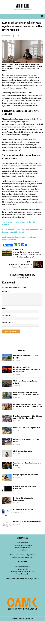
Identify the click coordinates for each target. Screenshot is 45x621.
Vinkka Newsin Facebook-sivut (22, 557)
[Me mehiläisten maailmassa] (7, 512)
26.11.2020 (7, 36)
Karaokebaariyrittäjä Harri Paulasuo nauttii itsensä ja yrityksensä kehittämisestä (26, 369)
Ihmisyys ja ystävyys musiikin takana (26, 475)
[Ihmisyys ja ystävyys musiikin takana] (7, 477)
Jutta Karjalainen (20, 36)
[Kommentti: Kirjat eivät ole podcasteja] (7, 430)
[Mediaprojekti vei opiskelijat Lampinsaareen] (7, 500)
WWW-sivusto (7, 322)
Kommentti (6, 291)
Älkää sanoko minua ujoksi (22, 451)
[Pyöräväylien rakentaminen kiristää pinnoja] (7, 357)
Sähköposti (6, 315)
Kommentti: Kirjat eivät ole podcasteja (26, 428)
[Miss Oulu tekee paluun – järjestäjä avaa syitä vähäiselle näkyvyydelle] (7, 418)
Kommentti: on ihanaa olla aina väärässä (27, 521)
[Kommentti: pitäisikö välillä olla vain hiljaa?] (7, 441)
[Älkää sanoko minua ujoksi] (7, 453)
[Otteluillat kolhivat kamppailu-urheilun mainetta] (7, 383)
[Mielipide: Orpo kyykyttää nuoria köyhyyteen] (7, 488)
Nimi (3, 309)
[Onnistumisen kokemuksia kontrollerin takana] (7, 465)
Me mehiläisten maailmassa (23, 510)
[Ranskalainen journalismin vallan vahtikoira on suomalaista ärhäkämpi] (7, 395)
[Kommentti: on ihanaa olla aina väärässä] (7, 523)
